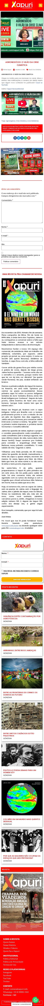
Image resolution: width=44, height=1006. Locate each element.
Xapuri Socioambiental (15, 89)
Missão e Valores (10, 948)
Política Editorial (10, 959)
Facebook (7, 975)
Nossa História (9, 945)
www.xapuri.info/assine (10, 526)
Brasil (30, 69)
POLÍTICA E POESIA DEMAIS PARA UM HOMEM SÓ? (19, 771)
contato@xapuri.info (16, 528)
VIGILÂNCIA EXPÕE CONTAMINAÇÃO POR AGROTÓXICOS (21, 617)
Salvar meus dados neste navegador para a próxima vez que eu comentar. (20, 256)
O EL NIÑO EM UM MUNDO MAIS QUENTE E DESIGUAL (21, 820)
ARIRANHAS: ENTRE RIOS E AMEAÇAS (19, 650)
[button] (6, 5)
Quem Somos (9, 942)
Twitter (6, 981)
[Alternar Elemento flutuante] (35, 1000)
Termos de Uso (9, 965)
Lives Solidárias (37, 69)
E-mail (4, 235)
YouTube (7, 978)
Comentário (7, 200)
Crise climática (21, 121)
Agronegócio (10, 121)
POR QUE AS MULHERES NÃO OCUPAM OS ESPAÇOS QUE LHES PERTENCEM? (21, 857)
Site (2, 244)
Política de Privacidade (13, 962)
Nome (4, 227)
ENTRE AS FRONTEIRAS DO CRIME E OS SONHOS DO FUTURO (20, 693)
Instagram (7, 972)
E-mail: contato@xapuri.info (15, 989)
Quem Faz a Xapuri (11, 951)
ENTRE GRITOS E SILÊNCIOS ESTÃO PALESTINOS (18, 734)
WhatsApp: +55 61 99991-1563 (16, 992)
